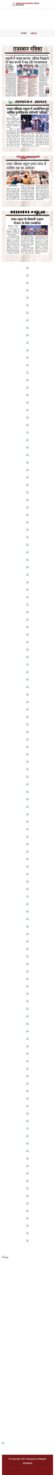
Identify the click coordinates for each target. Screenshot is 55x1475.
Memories (6, 1330)
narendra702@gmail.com (38, 1280)
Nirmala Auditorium (10, 1383)
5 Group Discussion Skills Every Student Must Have (26, 1432)
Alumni (5, 1346)
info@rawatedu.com (18, 1280)
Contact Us (6, 1363)
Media (4, 1341)
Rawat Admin (23, 1409)
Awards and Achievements (13, 1313)
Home (23, 33)
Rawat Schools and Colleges (14, 1308)
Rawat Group (7, 1303)
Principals (6, 1319)
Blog (4, 1357)
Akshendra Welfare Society (13, 1378)
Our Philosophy (8, 1324)
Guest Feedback (8, 1352)
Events (5, 1335)
